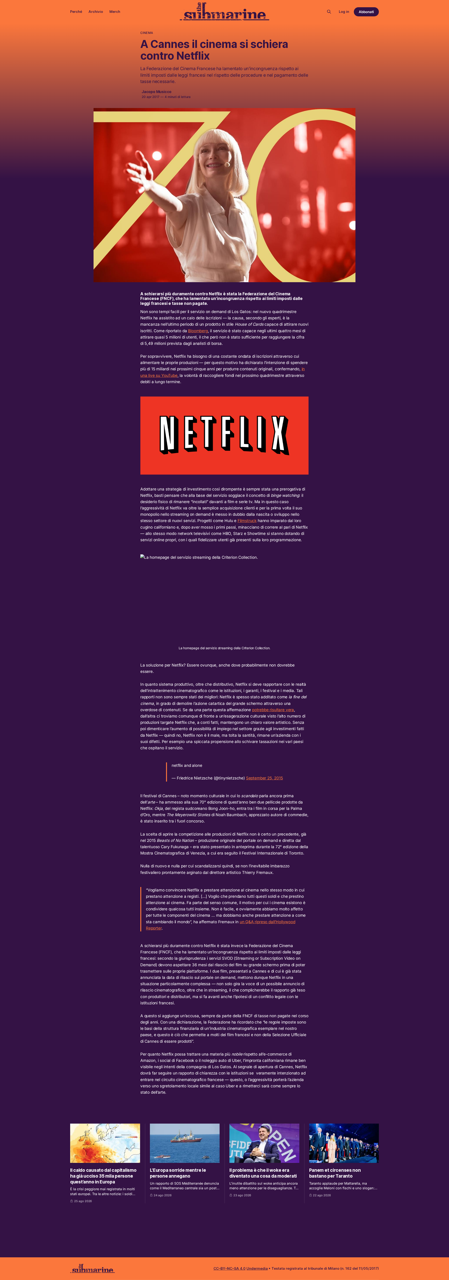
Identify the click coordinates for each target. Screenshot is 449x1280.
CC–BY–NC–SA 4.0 (230, 1268)
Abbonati (366, 12)
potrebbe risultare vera (273, 709)
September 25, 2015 (264, 778)
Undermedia (257, 1268)
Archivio (96, 11)
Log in (344, 11)
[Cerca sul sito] (329, 11)
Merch (114, 11)
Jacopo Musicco (156, 91)
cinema (146, 33)
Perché (76, 11)
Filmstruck (247, 520)
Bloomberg (198, 330)
